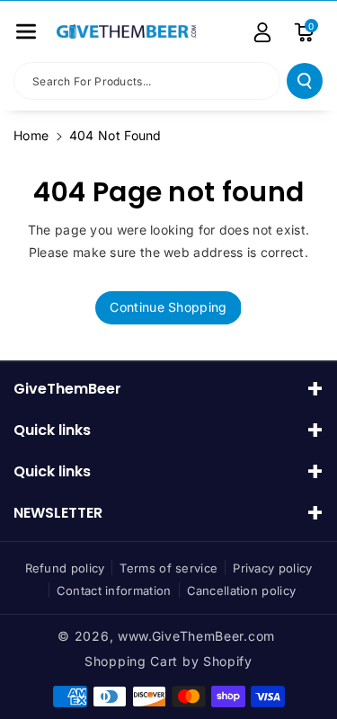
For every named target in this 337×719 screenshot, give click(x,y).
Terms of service (168, 568)
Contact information (114, 590)
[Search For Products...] (305, 81)
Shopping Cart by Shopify (168, 661)
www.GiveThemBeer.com (196, 636)
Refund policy (65, 568)
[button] (26, 31)
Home (31, 135)
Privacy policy (272, 568)
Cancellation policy (242, 590)
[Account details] (262, 32)
